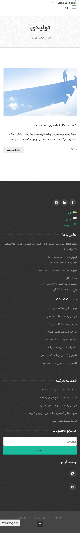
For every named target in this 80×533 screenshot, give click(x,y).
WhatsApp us (10, 523)
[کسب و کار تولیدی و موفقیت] (40, 92)
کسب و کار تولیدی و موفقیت (55, 125)
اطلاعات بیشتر (13, 149)
